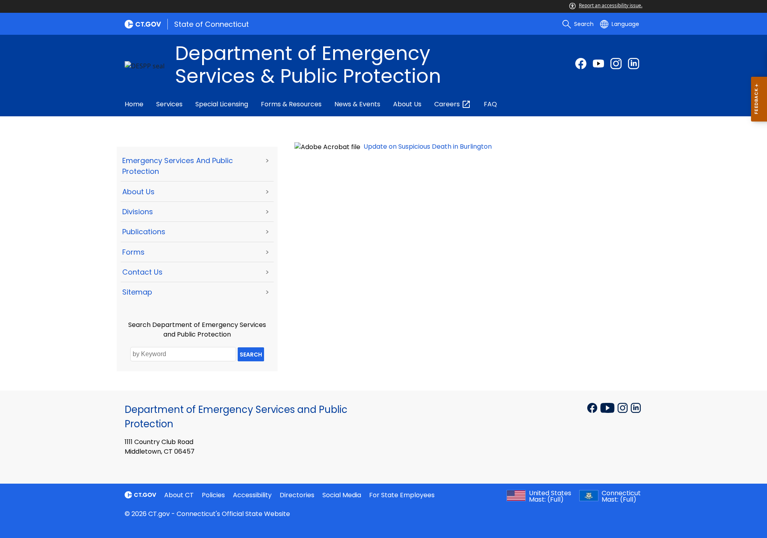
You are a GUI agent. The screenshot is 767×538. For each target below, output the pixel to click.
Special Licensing (221, 104)
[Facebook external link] (580, 63)
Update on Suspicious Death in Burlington (428, 146)
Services (169, 104)
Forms (133, 252)
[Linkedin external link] (636, 407)
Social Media (341, 495)
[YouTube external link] (608, 407)
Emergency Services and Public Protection (177, 165)
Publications (143, 232)
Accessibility (252, 495)
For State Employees (402, 495)
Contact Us (142, 272)
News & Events (357, 104)
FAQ (490, 104)
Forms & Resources (291, 104)
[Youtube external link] (598, 63)
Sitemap (137, 292)
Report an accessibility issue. (610, 5)
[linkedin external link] (633, 63)
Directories (297, 495)
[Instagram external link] (616, 63)
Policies (213, 495)
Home (134, 104)
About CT (179, 495)
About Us (407, 104)
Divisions (137, 212)
